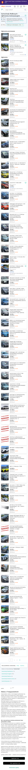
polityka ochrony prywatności (19, 754)
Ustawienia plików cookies (11, 749)
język (13, 687)
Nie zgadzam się (15, 763)
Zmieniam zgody (14, 767)
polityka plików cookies (6, 754)
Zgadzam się (15, 758)
